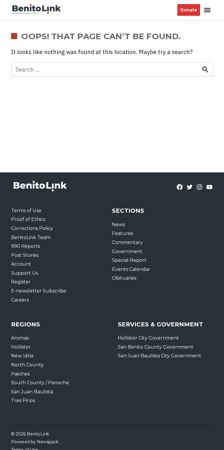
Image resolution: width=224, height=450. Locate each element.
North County (27, 365)
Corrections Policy (32, 228)
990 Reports (25, 246)
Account (21, 264)
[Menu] (208, 10)
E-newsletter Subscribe (38, 291)
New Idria (22, 356)
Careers (20, 300)
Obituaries (124, 278)
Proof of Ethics (28, 219)
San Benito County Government (155, 347)
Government (127, 251)
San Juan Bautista (32, 391)
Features (122, 233)
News (118, 224)
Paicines (20, 374)
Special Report (129, 260)
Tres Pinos (23, 400)
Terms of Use (26, 210)
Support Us (24, 273)
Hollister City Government (148, 338)
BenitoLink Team (30, 237)
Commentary (127, 242)
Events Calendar (131, 269)
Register (21, 282)
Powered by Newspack (34, 441)
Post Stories (24, 255)
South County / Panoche (40, 382)
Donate (188, 10)
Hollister (21, 347)
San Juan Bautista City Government (159, 356)
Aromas (20, 338)
